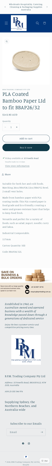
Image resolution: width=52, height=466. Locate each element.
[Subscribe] (41, 432)
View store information (17, 165)
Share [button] (8, 174)
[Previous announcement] (5, 7)
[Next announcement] (47, 7)
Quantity (6, 121)
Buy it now (26, 147)
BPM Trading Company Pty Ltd (24, 462)
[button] (6, 23)
